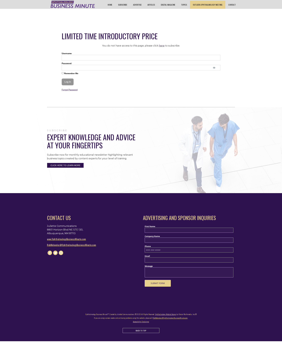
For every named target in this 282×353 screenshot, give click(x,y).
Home (110, 4)
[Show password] (214, 67)
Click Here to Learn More (65, 165)
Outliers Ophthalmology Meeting (207, 4)
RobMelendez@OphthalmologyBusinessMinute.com (71, 245)
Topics (184, 4)
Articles (151, 4)
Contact (232, 4)
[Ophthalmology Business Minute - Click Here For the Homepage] (73, 4)
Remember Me (71, 73)
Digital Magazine (168, 4)
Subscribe (122, 4)
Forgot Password (70, 90)
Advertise (137, 4)
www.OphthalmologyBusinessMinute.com (66, 239)
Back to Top (141, 330)
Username (67, 53)
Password (67, 63)
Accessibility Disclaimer (141, 321)
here (161, 45)
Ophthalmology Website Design (165, 314)
